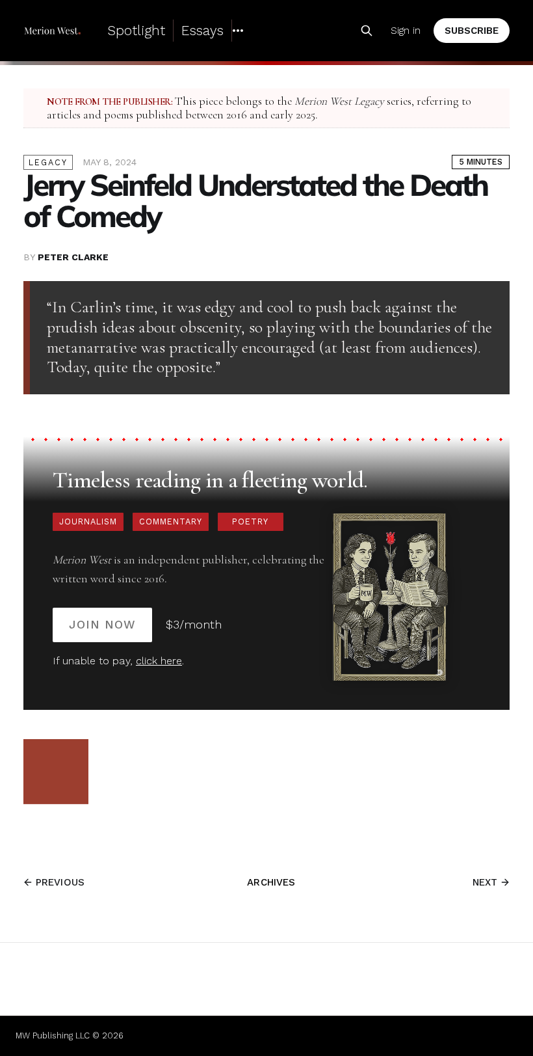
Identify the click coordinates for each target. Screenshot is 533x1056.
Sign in (406, 30)
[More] (238, 30)
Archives (271, 882)
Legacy (48, 162)
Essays (202, 30)
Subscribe (472, 30)
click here (159, 661)
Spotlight (136, 30)
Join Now (102, 624)
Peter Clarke (73, 257)
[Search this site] (366, 30)
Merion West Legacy (339, 101)
